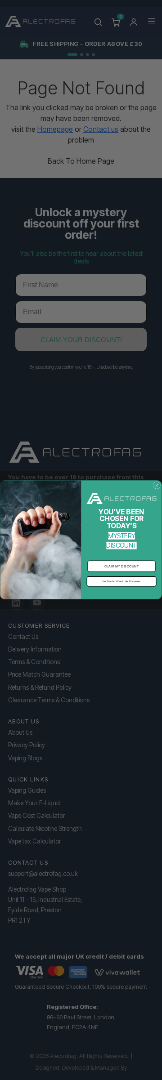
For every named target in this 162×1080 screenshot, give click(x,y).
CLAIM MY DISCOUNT (121, 566)
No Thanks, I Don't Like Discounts (121, 581)
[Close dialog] (157, 485)
